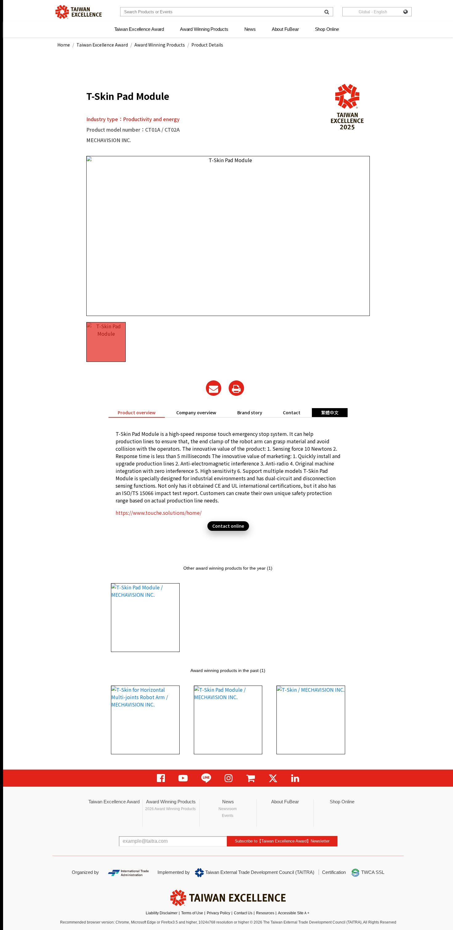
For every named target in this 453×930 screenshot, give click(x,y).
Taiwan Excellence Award (139, 29)
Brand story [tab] (249, 412)
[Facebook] (161, 778)
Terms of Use (192, 913)
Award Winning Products (204, 29)
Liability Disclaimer (162, 913)
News (250, 29)
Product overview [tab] (137, 412)
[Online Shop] (250, 778)
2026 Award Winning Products (170, 809)
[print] (236, 388)
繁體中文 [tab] (329, 412)
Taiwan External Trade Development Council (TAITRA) (259, 872)
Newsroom (227, 809)
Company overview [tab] (196, 412)
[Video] (183, 778)
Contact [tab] (291, 412)
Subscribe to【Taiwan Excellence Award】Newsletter (282, 841)
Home (63, 45)
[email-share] (213, 388)
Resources (265, 913)
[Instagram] (229, 778)
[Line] (206, 778)
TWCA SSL (372, 872)
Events (227, 815)
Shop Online (327, 29)
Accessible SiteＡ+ (293, 913)
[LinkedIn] (295, 778)
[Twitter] (273, 778)
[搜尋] (326, 11)
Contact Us (243, 913)
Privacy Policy (218, 913)
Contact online (228, 526)
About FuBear (285, 29)
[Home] (78, 12)
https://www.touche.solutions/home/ (159, 512)
